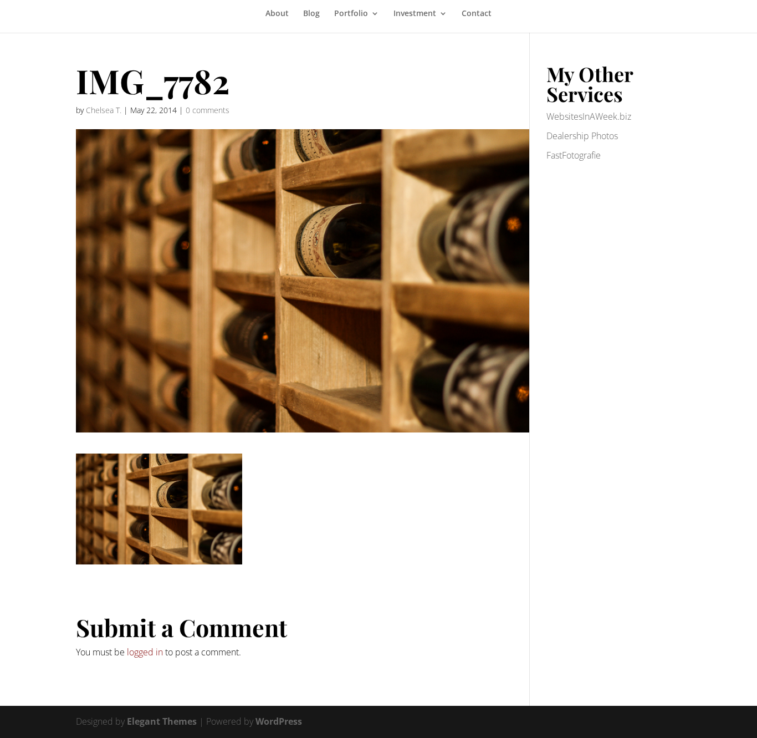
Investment (414, 13)
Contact (477, 13)
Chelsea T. (103, 110)
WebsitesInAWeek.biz (588, 116)
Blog (311, 13)
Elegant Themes (162, 721)
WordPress (278, 721)
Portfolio (351, 13)
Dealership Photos (582, 136)
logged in (145, 652)
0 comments (207, 110)
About (277, 13)
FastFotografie (573, 155)
